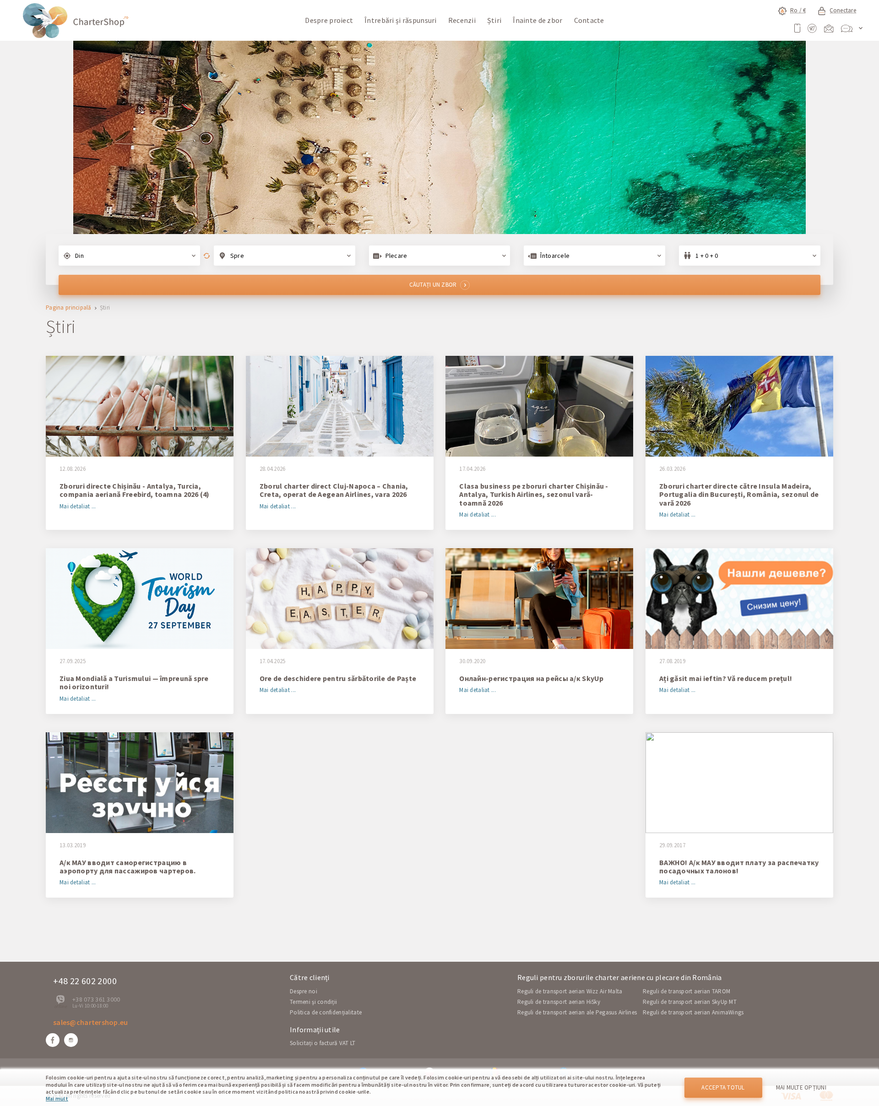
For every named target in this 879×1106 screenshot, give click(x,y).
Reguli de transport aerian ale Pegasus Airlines (577, 1012)
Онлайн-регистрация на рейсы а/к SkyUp (531, 678)
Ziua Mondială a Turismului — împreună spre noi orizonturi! (134, 682)
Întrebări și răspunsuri (400, 20)
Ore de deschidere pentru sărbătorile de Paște (338, 678)
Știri (494, 20)
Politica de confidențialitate (326, 1012)
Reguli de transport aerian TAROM (686, 991)
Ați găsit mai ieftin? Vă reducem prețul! (725, 678)
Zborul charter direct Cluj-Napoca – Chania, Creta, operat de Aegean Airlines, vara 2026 (334, 490)
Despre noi (303, 991)
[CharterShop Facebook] (53, 1040)
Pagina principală (69, 308)
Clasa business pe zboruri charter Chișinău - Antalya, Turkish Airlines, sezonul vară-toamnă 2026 (533, 494)
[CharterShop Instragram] (71, 1040)
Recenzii (462, 20)
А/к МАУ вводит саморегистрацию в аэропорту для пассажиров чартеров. (128, 866)
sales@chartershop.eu (90, 1022)
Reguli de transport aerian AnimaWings (693, 1012)
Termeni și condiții (313, 1002)
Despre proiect (329, 20)
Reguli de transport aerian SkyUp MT (690, 1002)
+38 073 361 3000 (96, 999)
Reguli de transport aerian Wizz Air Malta (569, 991)
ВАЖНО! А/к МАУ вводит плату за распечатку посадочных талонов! (739, 866)
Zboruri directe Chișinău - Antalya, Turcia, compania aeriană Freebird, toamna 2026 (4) (135, 490)
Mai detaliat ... (78, 506)
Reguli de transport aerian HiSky (558, 1002)
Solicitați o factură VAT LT (323, 1043)
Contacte (589, 20)
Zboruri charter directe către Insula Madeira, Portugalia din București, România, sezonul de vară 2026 (739, 494)
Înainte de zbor (537, 20)
